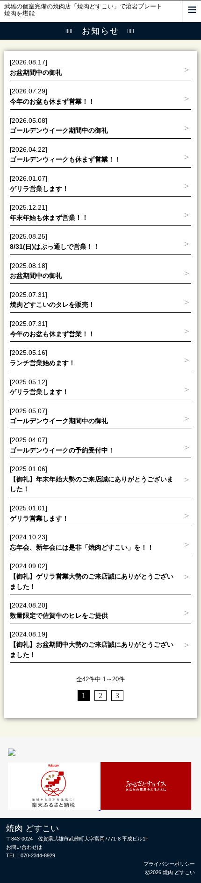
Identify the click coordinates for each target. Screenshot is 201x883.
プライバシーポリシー (169, 864)
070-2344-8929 (38, 855)
